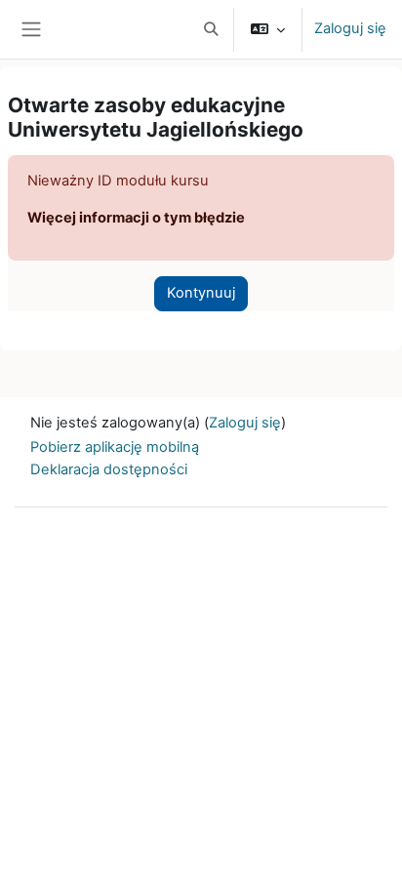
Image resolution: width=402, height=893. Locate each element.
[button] (210, 29)
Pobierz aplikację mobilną (114, 447)
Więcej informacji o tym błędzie (136, 217)
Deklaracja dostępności (108, 469)
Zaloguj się (350, 28)
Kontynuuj (201, 293)
